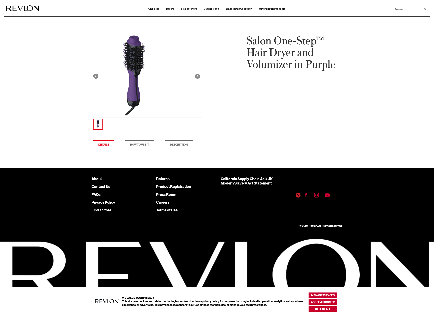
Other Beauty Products (272, 8)
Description (179, 144)
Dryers (170, 8)
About (97, 178)
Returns (163, 178)
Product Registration (173, 186)
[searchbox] (411, 9)
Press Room (166, 194)
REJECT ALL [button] (323, 309)
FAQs (96, 194)
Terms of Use (166, 210)
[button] (425, 9)
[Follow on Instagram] (316, 195)
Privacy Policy (103, 202)
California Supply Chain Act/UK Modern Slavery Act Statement (247, 180)
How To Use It (139, 144)
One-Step (153, 8)
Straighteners (189, 8)
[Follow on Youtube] (327, 195)
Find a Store (101, 210)
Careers (162, 202)
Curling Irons (211, 8)
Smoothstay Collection (239, 8)
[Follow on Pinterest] (298, 195)
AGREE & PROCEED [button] (323, 302)
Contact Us (101, 186)
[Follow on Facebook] (306, 195)
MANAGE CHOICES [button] (323, 295)
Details (103, 144)
